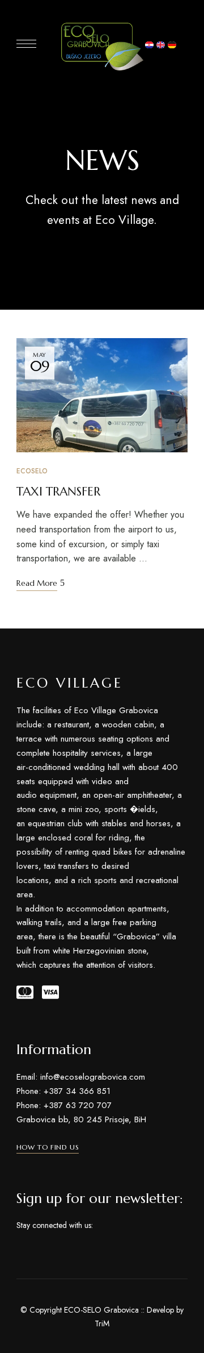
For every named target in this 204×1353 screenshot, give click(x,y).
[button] (47, 1147)
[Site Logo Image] (102, 46)
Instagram (122, 1226)
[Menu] (26, 44)
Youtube (142, 1226)
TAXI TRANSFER (58, 491)
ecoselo (32, 471)
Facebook (102, 1226)
